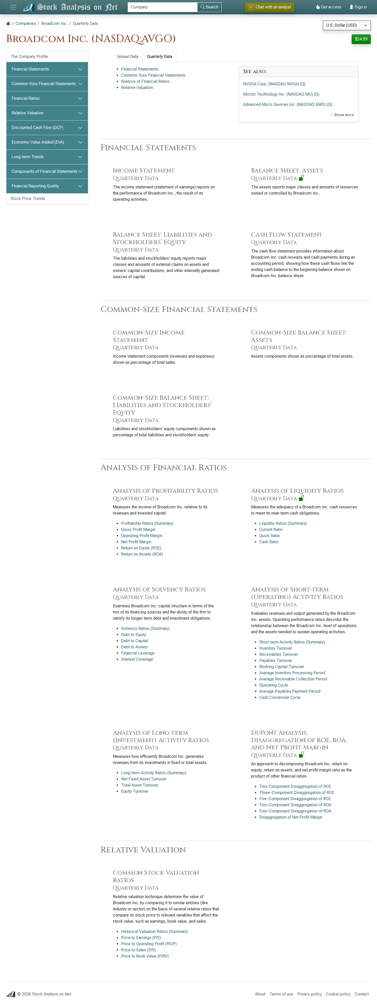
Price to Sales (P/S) (138, 950)
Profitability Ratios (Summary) (147, 523)
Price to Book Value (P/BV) (145, 956)
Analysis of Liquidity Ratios (297, 494)
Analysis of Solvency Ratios (159, 593)
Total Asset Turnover (139, 785)
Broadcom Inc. (54, 23)
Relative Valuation (27, 112)
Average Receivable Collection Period (293, 679)
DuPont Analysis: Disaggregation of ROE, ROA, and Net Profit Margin (299, 744)
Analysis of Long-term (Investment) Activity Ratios (161, 740)
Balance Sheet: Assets (287, 174)
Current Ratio (271, 529)
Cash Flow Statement (287, 238)
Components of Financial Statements (44, 171)
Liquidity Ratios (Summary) (283, 523)
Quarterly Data (159, 56)
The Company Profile (29, 56)
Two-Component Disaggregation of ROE (295, 786)
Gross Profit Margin (138, 529)
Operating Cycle (273, 685)
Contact (362, 994)
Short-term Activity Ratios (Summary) (292, 642)
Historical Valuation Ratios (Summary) (154, 931)
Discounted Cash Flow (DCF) (37, 127)
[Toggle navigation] (13, 7)
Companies (26, 23)
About (260, 994)
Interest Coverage (137, 659)
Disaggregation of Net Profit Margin (290, 817)
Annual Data (127, 56)
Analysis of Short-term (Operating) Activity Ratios (297, 597)
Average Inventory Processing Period (292, 672)
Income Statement (144, 174)
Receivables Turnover (278, 654)
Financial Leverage (138, 653)
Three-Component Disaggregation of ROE (296, 792)
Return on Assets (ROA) (142, 554)
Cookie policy (338, 994)
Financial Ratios (26, 98)
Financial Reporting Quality (35, 186)
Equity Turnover (134, 791)
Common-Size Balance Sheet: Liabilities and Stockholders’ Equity (162, 409)
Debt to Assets (134, 647)
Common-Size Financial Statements (44, 83)
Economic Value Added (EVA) (38, 142)
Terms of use (281, 994)
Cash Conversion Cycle (280, 697)
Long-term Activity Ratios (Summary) (153, 772)
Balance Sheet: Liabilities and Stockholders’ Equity (162, 242)
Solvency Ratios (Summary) (145, 628)
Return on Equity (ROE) (141, 548)
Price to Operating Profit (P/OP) (149, 943)
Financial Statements (30, 69)
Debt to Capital (134, 640)
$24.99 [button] (361, 39)
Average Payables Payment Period (289, 691)
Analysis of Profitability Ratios (165, 494)
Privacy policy (309, 994)
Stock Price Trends (28, 198)
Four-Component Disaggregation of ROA (295, 811)
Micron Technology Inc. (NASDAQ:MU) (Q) (281, 94)
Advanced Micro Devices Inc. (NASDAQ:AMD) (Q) (287, 104)
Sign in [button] (360, 7)
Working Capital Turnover (281, 666)
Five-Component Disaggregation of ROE (295, 798)
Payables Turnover (275, 660)
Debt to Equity (133, 634)
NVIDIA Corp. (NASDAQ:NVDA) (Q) (274, 84)
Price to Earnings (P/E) (141, 937)
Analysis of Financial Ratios (145, 81)
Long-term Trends (28, 156)
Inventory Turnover (275, 648)
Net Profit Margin (136, 541)
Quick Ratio (269, 535)
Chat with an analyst (270, 7)
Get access (330, 7)
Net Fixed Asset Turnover (143, 779)
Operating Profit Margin (141, 535)
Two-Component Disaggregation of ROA (295, 804)
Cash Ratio (269, 541)
